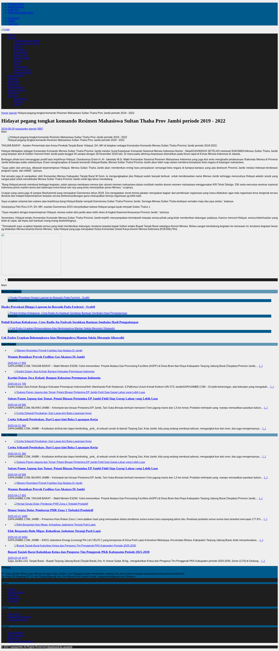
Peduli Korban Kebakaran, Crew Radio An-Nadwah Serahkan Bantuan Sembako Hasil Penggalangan (69, 322)
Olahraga (13, 84)
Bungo (18, 61)
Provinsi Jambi (22, 72)
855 (24, 363)
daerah (33, 128)
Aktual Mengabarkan (19, 617)
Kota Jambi (20, 66)
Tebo (17, 64)
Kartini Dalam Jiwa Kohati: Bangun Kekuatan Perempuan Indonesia (54, 377)
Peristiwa (13, 93)
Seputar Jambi (16, 75)
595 (24, 404)
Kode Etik (13, 9)
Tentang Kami (16, 4)
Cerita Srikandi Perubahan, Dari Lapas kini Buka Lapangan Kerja (53, 419)
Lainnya (12, 95)
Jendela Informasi (18, 619)
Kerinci (18, 46)
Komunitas (14, 81)
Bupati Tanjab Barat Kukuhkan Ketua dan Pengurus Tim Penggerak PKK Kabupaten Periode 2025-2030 (79, 552)
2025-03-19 (14, 537)
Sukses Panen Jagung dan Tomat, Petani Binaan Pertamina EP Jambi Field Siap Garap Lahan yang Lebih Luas (83, 398)
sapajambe (21, 128)
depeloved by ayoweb (59, 647)
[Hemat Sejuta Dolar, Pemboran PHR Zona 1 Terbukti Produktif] (51, 503)
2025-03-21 (14, 516)
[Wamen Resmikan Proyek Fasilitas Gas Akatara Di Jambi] (48, 350)
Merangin (19, 49)
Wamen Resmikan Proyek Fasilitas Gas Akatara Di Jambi (46, 356)
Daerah (12, 37)
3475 (24, 558)
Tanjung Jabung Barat (26, 40)
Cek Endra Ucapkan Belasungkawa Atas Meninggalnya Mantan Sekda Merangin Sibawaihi (62, 337)
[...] (260, 366)
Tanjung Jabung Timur (27, 43)
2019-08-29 (8, 128)
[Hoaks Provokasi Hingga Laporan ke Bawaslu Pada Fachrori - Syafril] (48, 297)
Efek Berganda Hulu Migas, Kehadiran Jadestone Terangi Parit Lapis (54, 531)
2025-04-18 (14, 404)
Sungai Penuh (22, 69)
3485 (24, 516)
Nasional (13, 78)
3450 (24, 537)
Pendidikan (20, 98)
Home (11, 35)
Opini (17, 104)
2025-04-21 (14, 384)
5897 (40, 128)
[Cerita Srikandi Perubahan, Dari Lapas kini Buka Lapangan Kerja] (53, 413)
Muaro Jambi (21, 58)
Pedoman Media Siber (20, 12)
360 (24, 425)
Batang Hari (21, 55)
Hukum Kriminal (17, 90)
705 (24, 384)
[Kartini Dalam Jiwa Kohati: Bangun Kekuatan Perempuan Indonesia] (54, 371)
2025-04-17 (14, 363)
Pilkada (18, 101)
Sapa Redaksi (16, 6)
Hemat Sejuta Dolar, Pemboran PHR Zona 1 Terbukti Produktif (50, 510)
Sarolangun (21, 52)
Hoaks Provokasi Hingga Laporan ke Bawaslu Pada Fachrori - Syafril (48, 306)
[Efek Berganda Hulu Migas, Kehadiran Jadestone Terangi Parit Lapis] (55, 524)
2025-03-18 (14, 558)
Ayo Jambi (14, 614)
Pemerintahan (16, 87)
